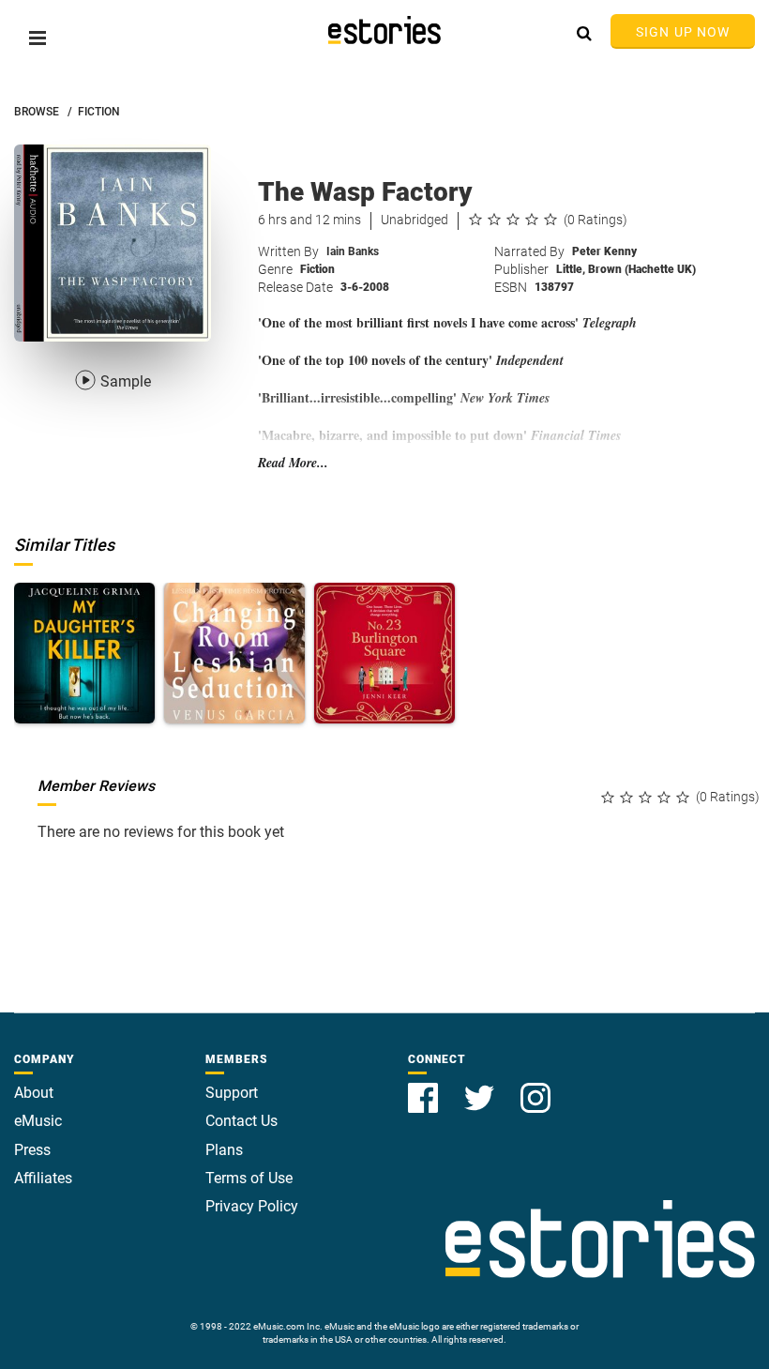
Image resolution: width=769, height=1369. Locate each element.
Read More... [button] (293, 463)
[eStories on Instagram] (535, 1087)
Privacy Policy (251, 1206)
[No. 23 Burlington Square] (384, 653)
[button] (37, 38)
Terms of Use (249, 1178)
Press (32, 1150)
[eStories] (384, 30)
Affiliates (43, 1178)
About (33, 1093)
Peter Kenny (604, 251)
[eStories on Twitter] (481, 1087)
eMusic (38, 1121)
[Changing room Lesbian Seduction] (234, 653)
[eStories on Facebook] (425, 1087)
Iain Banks (352, 251)
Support (231, 1093)
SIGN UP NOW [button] (683, 31)
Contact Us (241, 1121)
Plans (224, 1150)
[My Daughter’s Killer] (84, 653)
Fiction (317, 269)
